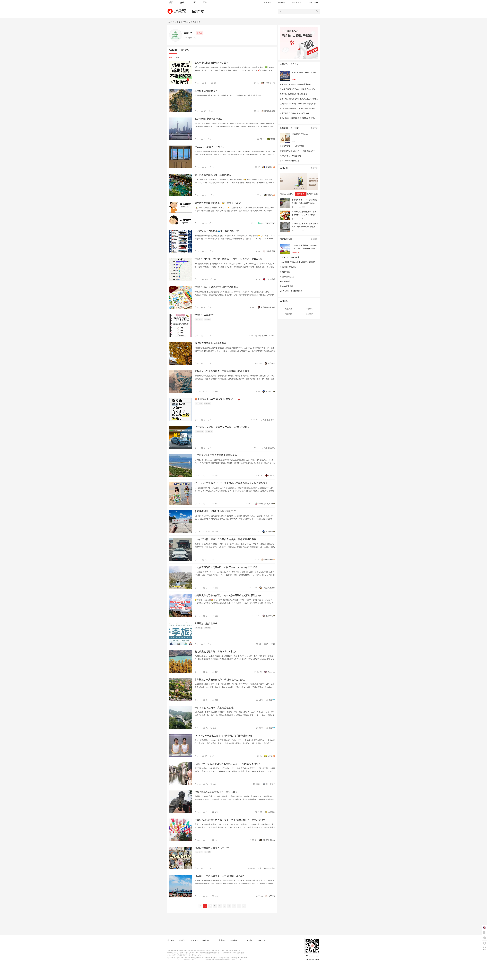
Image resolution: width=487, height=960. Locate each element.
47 (295, 207)
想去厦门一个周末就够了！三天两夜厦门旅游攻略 (220, 876)
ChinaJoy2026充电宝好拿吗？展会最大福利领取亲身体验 (224, 735)
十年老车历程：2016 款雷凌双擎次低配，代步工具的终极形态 (305, 201)
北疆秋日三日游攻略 (300, 134)
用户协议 (250, 940)
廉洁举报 (233, 940)
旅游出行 (196, 22)
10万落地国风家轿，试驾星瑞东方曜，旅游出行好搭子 (222, 427)
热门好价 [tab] (294, 64)
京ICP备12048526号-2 (233, 950)
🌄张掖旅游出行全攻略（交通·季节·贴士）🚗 (217, 399)
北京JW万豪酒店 (286, 286)
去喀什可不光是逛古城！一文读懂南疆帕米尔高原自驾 (222, 371)
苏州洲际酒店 (285, 272)
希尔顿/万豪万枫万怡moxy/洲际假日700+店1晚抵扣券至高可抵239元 (307, 89)
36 (295, 219)
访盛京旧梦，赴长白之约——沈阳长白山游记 (297, 151)
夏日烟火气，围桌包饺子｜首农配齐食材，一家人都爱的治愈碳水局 (304, 213)
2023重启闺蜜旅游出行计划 (208, 118)
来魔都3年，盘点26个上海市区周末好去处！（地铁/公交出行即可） (229, 763)
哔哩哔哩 (200, 431)
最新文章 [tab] (284, 128)
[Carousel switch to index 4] (299, 188)
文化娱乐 (309, 309)
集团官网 (267, 3)
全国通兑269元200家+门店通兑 (304, 72)
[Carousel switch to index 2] (296, 188)
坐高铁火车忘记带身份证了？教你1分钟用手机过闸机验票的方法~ (228, 595)
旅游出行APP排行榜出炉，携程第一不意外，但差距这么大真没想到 (229, 259)
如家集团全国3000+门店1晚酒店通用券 (295, 84)
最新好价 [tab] (284, 64)
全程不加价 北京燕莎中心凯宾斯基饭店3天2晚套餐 (300, 99)
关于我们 (171, 940)
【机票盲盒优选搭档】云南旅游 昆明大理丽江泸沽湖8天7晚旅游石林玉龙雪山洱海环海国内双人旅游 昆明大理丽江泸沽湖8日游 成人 (304, 247)
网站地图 (206, 940)
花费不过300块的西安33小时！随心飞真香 (216, 791)
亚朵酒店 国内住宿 (287, 277)
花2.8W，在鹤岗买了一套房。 (210, 147)
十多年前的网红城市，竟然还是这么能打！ (216, 707)
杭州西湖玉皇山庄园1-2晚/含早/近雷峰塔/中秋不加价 (300, 104)
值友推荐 (207, 319)
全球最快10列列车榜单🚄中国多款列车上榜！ (218, 231)
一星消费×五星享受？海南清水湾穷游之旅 (216, 455)
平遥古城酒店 (285, 281)
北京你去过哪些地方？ (206, 90)
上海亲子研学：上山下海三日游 (292, 146)
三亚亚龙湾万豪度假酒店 (289, 257)
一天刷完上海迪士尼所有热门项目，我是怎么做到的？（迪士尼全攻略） (231, 820)
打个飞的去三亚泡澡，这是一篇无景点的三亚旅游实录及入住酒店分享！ (231, 483)
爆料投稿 (295, 3)
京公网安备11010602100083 (177, 950)
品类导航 (198, 11)
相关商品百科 (286, 239)
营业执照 (241, 953)
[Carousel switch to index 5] (301, 188)
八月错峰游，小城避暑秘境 (290, 156)
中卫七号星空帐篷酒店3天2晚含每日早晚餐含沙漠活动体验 (303, 108)
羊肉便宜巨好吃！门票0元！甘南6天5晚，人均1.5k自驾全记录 (226, 567)
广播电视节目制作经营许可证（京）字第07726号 (184, 955)
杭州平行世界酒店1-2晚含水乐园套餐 (294, 113)
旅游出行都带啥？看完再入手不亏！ (213, 848)
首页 (178, 22)
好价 (182, 2)
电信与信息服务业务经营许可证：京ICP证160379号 (206, 950)
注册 (316, 3)
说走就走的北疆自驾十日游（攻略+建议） (216, 651)
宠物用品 (288, 309)
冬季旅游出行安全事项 (206, 623)
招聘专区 (194, 940)
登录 (310, 3)
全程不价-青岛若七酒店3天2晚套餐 (293, 94)
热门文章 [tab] (294, 128)
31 (295, 231)
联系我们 (182, 940)
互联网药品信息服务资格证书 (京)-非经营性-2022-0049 (218, 953)
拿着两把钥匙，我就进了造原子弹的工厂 (215, 511)
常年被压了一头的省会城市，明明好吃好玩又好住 (220, 679)
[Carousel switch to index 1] (294, 188)
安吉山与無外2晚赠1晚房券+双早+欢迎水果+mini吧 (300, 118)
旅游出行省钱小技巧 (205, 315)
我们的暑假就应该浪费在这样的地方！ (214, 175)
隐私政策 (261, 940)
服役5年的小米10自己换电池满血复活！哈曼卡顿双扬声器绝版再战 (305, 225)
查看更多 (314, 128)
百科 (205, 2)
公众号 (199, 628)
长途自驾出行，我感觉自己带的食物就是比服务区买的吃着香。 (226, 539)
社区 (194, 2)
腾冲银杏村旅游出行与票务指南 (211, 343)
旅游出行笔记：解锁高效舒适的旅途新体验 (216, 287)
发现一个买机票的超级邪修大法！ (212, 62)
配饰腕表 (288, 314)
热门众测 (284, 168)
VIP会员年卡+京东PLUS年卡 (291, 291)
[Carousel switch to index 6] (303, 188)
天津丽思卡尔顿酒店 (288, 267)
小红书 (199, 319)
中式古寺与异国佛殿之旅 (289, 161)
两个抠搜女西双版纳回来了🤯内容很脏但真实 (218, 203)
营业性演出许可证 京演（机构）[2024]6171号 (182, 953)
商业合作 (281, 3)
